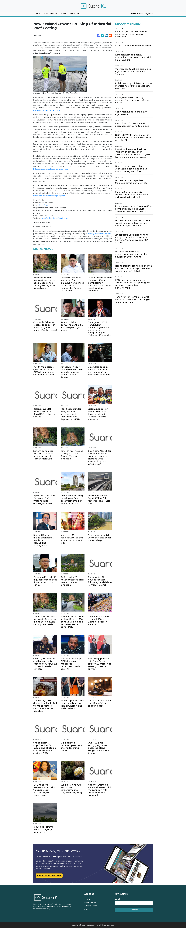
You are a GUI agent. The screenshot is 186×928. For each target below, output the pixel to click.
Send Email (43, 205)
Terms (87, 899)
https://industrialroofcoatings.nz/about (49, 196)
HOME (37, 14)
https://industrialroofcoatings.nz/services (50, 169)
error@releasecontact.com (100, 234)
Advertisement (90, 906)
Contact (87, 909)
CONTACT (74, 14)
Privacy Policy (90, 902)
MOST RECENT (50, 14)
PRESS (64, 14)
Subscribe (134, 910)
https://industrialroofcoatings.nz (47, 110)
